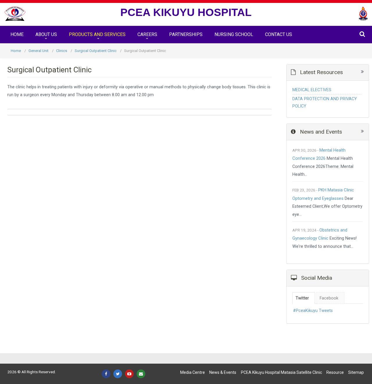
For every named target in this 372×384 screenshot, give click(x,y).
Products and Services (97, 34)
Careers (147, 34)
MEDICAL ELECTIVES (311, 89)
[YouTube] (129, 373)
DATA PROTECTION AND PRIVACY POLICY (324, 102)
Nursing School (233, 34)
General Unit (38, 51)
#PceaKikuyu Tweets (313, 310)
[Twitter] (117, 373)
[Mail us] (141, 373)
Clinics (61, 51)
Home (17, 34)
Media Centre (192, 372)
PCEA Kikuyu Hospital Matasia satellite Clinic (281, 372)
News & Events (222, 372)
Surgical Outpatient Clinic (96, 51)
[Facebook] (106, 373)
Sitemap (356, 372)
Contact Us (278, 34)
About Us (46, 34)
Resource (335, 372)
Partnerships (186, 34)
